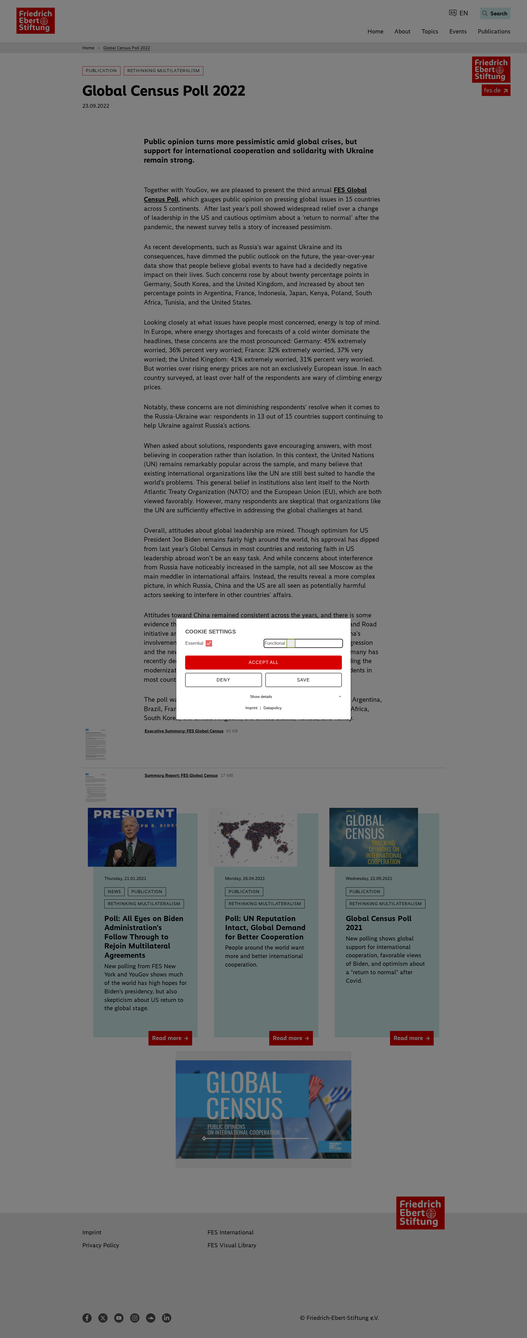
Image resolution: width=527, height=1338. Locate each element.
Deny (223, 680)
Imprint (251, 708)
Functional (275, 643)
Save (303, 680)
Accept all (264, 662)
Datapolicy (273, 708)
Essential (194, 643)
